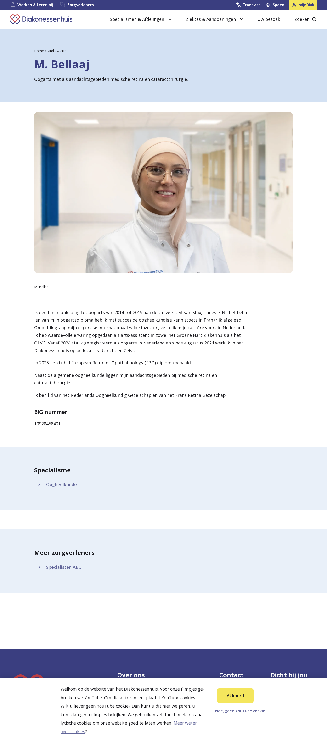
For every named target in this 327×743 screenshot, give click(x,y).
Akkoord (235, 696)
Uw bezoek (268, 19)
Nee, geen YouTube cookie (240, 711)
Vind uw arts (56, 51)
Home (39, 51)
